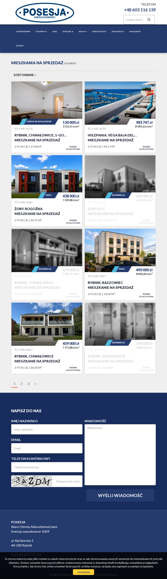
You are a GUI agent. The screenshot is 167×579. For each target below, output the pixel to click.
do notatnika (73, 147)
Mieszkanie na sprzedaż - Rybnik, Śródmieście (120, 338)
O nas (54, 32)
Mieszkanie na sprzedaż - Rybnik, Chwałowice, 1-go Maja (46, 117)
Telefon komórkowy (30, 458)
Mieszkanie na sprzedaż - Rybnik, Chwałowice (46, 264)
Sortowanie (24, 75)
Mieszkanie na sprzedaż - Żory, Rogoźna (46, 190)
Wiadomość (95, 421)
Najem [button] (82, 32)
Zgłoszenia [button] (117, 32)
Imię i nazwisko (24, 421)
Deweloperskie (99, 32)
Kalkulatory (135, 32)
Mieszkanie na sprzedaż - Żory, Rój (120, 190)
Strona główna (23, 32)
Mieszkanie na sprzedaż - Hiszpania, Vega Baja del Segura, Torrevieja (120, 117)
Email (16, 440)
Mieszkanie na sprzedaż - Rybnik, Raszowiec (120, 264)
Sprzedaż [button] (66, 32)
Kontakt (20, 46)
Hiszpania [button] (40, 32)
